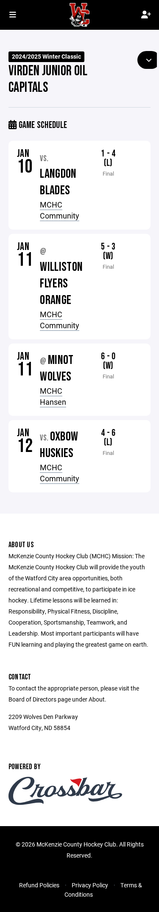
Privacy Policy (90, 885)
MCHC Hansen (53, 396)
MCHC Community (59, 210)
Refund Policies (39, 885)
